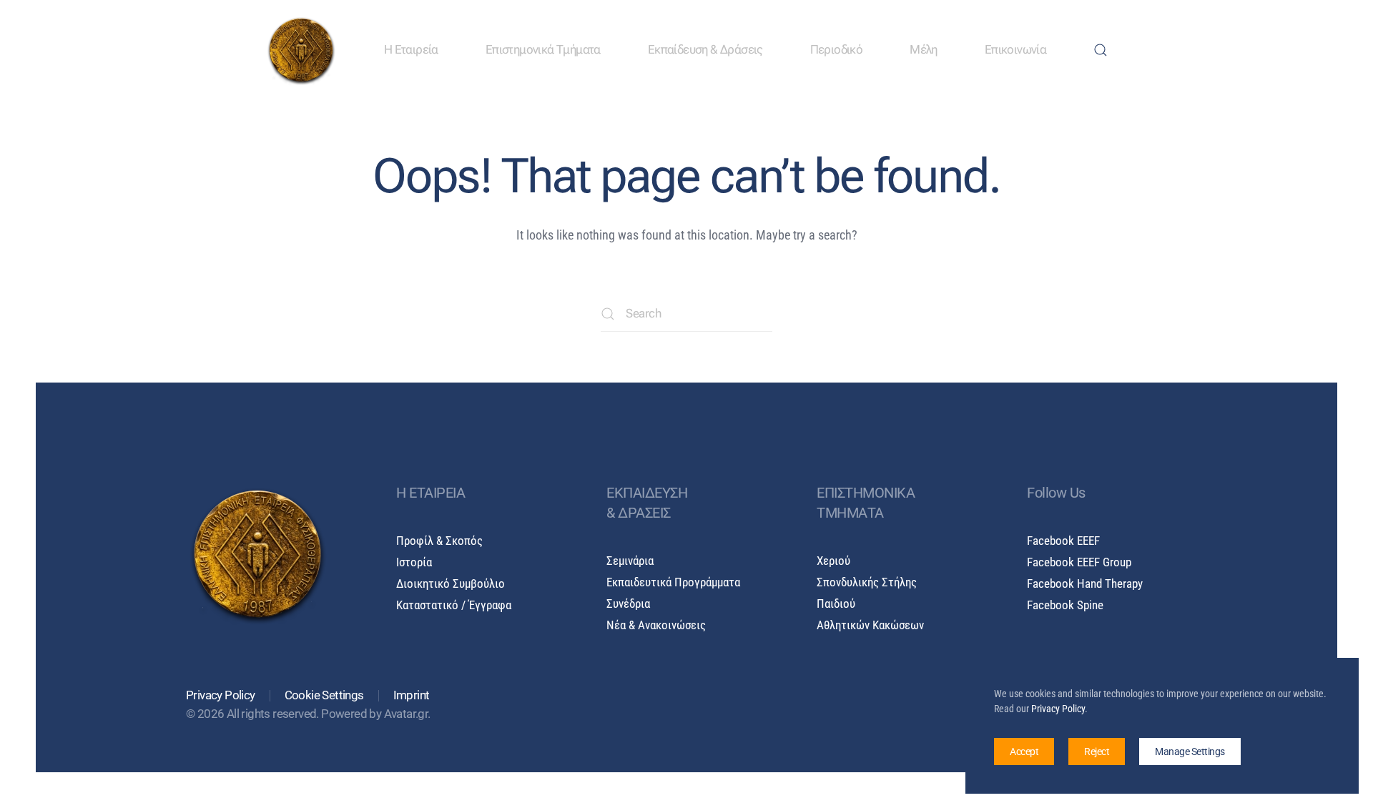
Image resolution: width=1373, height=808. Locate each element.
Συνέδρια (628, 604)
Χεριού (833, 561)
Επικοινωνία (1015, 49)
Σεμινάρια (630, 561)
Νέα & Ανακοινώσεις (656, 625)
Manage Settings (1190, 751)
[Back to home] (301, 50)
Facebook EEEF (1063, 541)
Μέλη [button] (924, 49)
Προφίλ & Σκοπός (439, 541)
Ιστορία (414, 562)
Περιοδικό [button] (836, 49)
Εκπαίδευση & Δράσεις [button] (705, 49)
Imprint (411, 695)
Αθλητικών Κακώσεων (870, 625)
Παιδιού (836, 604)
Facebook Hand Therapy (1085, 584)
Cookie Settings (324, 695)
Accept (1024, 751)
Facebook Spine (1065, 605)
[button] (1101, 50)
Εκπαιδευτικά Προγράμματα (673, 582)
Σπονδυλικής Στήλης (867, 582)
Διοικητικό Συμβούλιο (450, 584)
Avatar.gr (406, 714)
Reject (1096, 751)
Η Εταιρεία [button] (411, 49)
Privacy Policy (220, 695)
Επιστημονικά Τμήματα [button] (543, 49)
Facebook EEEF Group (1079, 562)
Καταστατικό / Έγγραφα (453, 605)
